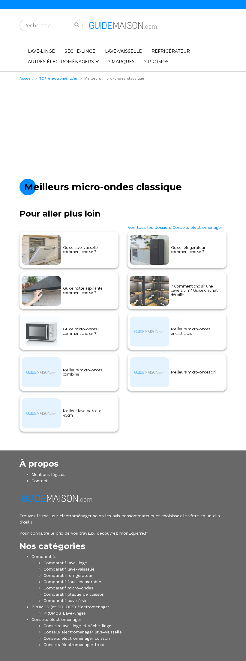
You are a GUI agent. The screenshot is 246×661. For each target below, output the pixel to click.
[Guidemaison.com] (123, 25)
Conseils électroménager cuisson (77, 638)
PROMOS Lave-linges (65, 613)
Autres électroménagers (61, 61)
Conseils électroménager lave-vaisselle (83, 632)
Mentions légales (48, 474)
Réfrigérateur (171, 51)
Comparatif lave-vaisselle (69, 569)
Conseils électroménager (56, 619)
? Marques (121, 61)
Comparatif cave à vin (66, 600)
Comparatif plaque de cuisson (74, 594)
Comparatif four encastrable (72, 581)
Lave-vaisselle (123, 51)
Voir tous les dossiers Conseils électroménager (175, 227)
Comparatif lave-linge (65, 562)
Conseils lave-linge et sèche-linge (77, 625)
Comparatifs (44, 556)
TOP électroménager (58, 78)
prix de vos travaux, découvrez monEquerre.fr (102, 533)
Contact (40, 480)
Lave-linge (41, 51)
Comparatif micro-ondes (68, 588)
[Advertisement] (123, 129)
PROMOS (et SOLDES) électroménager (70, 606)
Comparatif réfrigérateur (68, 575)
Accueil (26, 78)
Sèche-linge (79, 51)
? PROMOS (156, 61)
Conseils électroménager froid (74, 644)
